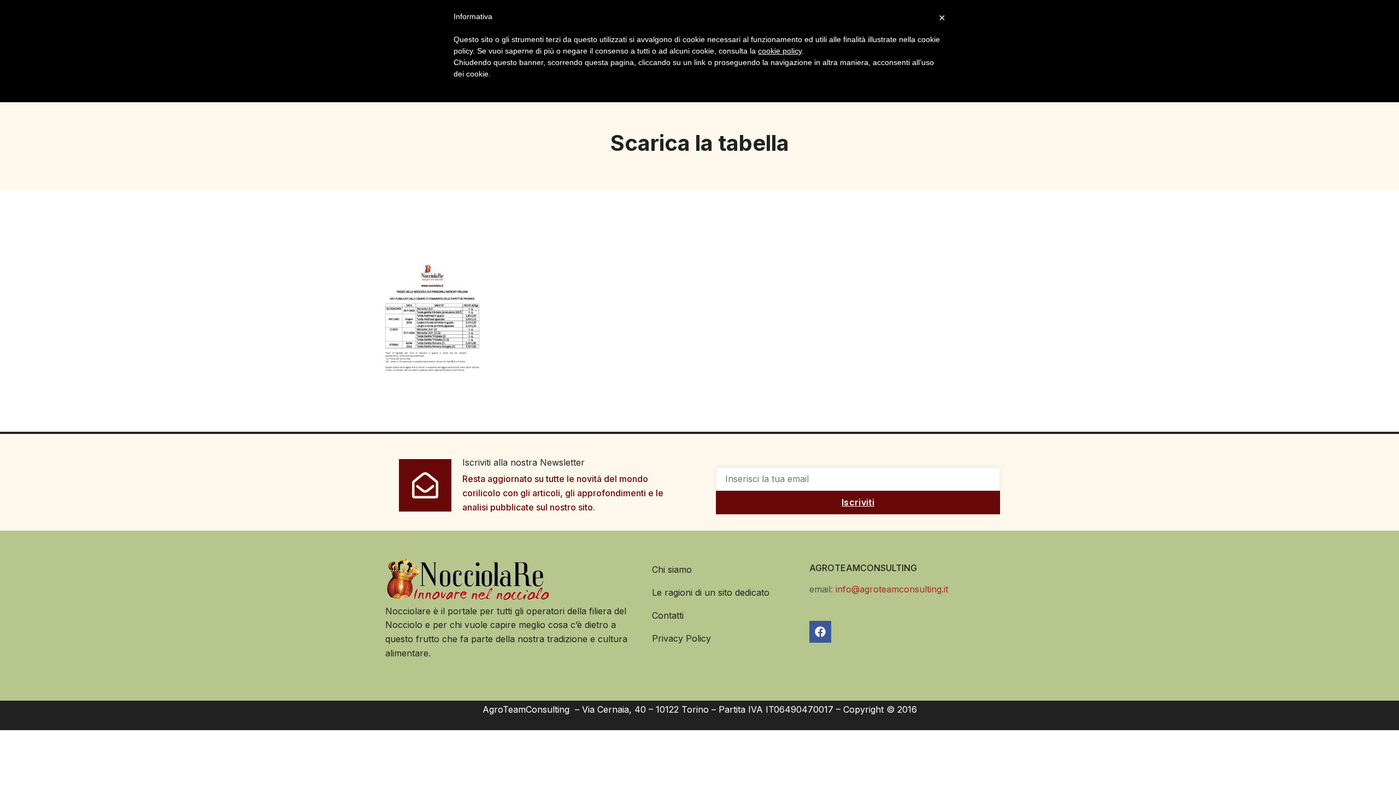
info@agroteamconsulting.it (892, 589)
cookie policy (780, 50)
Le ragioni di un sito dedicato (710, 592)
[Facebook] (820, 632)
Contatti (668, 615)
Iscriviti (858, 502)
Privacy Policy (681, 638)
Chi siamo (672, 569)
